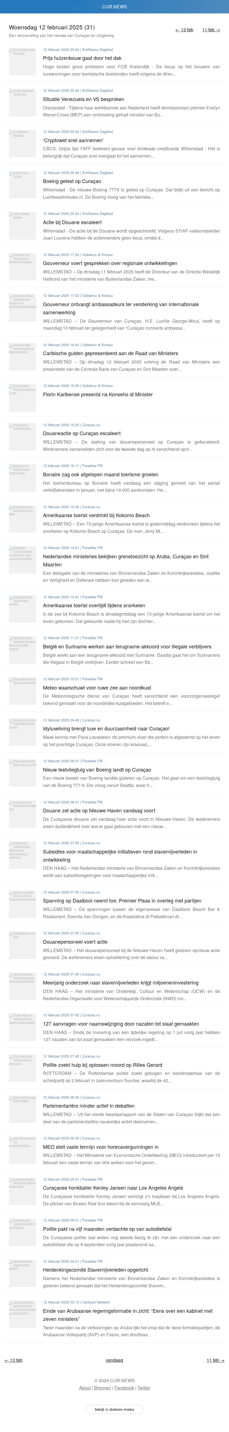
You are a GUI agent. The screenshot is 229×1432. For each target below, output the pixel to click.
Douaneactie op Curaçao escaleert (82, 433)
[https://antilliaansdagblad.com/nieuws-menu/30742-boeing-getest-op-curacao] (22, 184)
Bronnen (102, 1387)
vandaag (114, 1360)
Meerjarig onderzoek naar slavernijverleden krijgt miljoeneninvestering (121, 982)
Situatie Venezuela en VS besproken (83, 98)
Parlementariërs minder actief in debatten (89, 1105)
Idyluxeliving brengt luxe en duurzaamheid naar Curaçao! (106, 728)
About (85, 1387)
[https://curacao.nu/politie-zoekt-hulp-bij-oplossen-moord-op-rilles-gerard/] (22, 1068)
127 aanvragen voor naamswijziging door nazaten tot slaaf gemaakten (121, 1023)
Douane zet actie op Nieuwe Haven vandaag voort (99, 810)
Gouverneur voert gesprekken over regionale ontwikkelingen (110, 262)
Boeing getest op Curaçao (72, 180)
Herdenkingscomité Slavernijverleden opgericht (95, 1269)
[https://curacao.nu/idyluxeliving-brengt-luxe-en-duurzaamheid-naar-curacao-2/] (22, 732)
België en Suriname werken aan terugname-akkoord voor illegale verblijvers (127, 646)
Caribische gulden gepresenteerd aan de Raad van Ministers (110, 353)
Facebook (124, 1387)
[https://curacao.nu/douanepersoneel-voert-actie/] (22, 945)
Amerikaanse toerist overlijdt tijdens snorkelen (94, 605)
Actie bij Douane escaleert (72, 222)
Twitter (143, 1387)
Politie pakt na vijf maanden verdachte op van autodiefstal (107, 1228)
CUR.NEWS (114, 6)
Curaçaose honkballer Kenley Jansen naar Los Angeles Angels (113, 1187)
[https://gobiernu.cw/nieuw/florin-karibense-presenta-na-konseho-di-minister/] (22, 397)
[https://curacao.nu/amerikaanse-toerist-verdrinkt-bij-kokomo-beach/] (22, 519)
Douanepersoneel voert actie (75, 941)
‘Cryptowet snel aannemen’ (73, 140)
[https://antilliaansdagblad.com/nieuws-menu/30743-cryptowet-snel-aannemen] (22, 143)
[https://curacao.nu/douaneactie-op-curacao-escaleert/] (22, 437)
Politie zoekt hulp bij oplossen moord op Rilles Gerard (102, 1064)
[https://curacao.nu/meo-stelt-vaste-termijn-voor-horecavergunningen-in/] (22, 1150)
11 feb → (211, 29)
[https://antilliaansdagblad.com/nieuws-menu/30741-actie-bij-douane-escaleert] (22, 225)
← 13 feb (184, 29)
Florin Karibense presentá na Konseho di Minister (98, 394)
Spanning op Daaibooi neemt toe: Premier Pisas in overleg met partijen (122, 900)
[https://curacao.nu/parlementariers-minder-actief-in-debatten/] (22, 1109)
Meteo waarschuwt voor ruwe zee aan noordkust (97, 687)
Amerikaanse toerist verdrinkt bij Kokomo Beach (96, 515)
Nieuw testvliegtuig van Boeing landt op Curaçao (97, 769)
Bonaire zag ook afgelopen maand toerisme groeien (100, 474)
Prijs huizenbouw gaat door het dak (82, 57)
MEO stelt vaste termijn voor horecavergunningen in (101, 1146)
